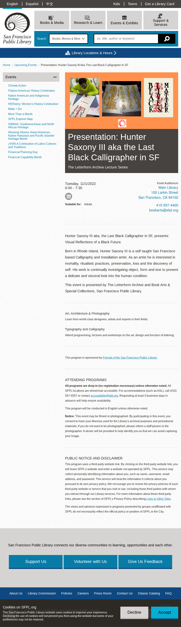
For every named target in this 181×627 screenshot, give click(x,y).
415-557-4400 (167, 205)
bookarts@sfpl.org (163, 209)
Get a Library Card (159, 4)
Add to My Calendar (68, 196)
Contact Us (125, 593)
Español (32, 4)
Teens (132, 4)
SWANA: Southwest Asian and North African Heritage (31, 126)
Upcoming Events (25, 65)
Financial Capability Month (25, 157)
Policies (66, 593)
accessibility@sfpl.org (104, 395)
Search (41, 38)
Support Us (35, 561)
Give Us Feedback (145, 561)
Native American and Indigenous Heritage (28, 97)
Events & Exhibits (124, 23)
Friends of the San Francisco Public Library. (130, 357)
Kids (116, 4)
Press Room (103, 593)
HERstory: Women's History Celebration (33, 103)
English (12, 4)
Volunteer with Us (90, 561)
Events (10, 77)
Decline (134, 612)
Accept (164, 612)
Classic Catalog (149, 593)
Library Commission (42, 593)
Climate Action (17, 85)
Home (6, 65)
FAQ (168, 593)
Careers (83, 593)
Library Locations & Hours (92, 53)
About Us (15, 593)
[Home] (17, 29)
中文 (49, 4)
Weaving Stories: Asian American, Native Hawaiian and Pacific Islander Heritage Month (31, 135)
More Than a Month (20, 114)
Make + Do (15, 108)
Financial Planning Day (23, 152)
